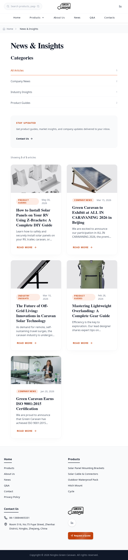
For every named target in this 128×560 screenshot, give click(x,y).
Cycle (71, 491)
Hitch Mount (75, 485)
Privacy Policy (12, 497)
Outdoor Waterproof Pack (83, 479)
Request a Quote (82, 535)
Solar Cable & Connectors (83, 473)
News (77, 17)
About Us (59, 17)
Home (16, 17)
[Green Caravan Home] (64, 6)
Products (35, 17)
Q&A (92, 17)
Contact (8, 491)
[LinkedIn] (120, 6)
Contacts (109, 17)
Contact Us (22, 138)
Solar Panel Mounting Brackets (86, 468)
